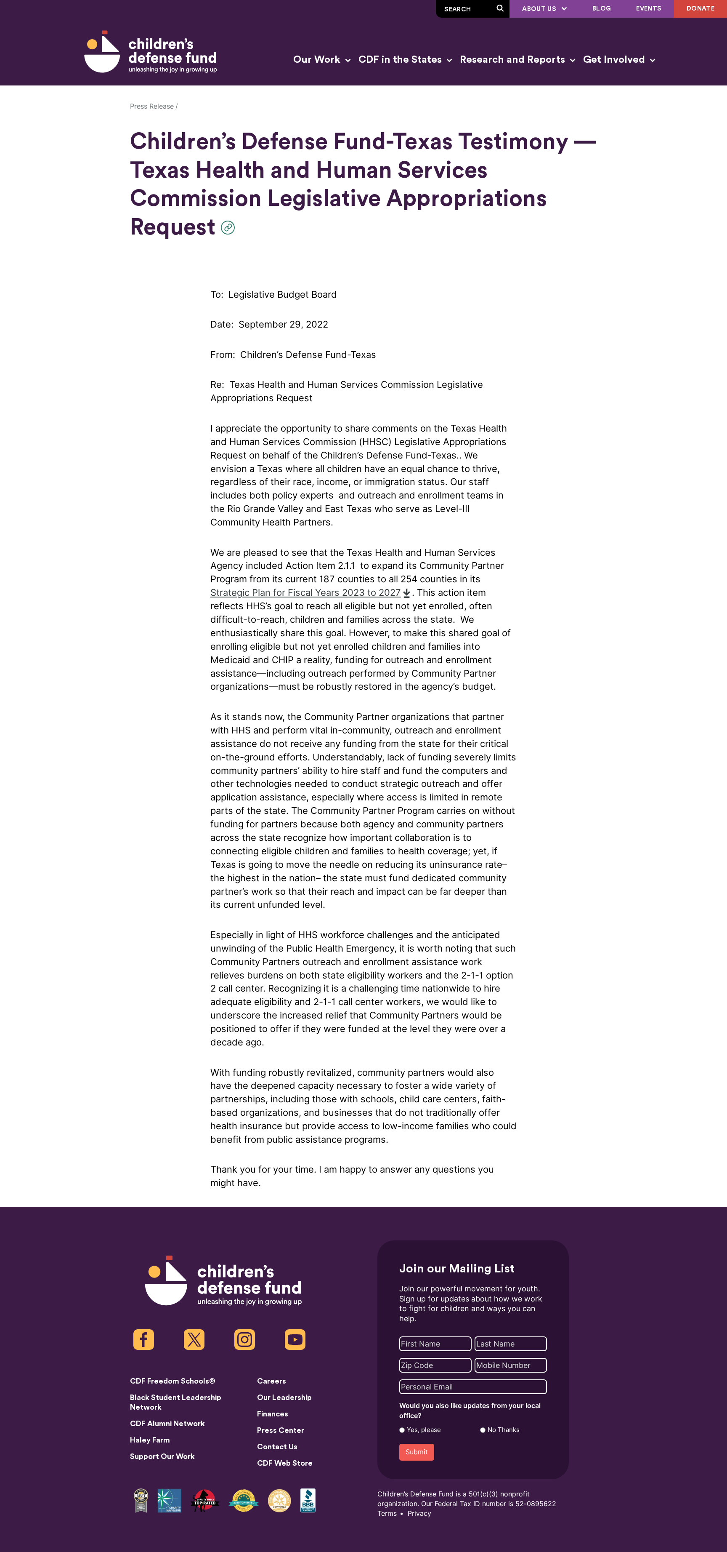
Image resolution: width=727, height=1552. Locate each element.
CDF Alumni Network (167, 1423)
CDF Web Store (285, 1463)
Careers (271, 1381)
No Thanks (504, 1430)
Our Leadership (284, 1397)
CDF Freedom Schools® (172, 1381)
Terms (387, 1513)
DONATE (700, 8)
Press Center (280, 1430)
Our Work (318, 60)
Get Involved (615, 60)
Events (648, 8)
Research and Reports (514, 60)
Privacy (419, 1513)
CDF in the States (401, 60)
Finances (272, 1414)
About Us (540, 9)
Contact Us (277, 1447)
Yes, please (424, 1430)
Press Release (152, 106)
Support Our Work (162, 1456)
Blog (601, 8)
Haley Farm (150, 1440)
